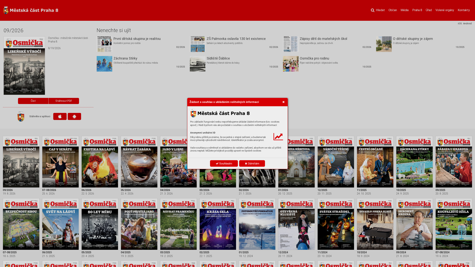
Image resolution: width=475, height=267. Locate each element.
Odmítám (253, 163)
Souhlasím (225, 163)
